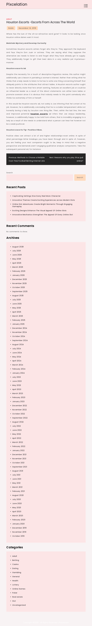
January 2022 (18, 450)
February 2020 (18, 520)
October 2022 (18, 414)
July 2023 (16, 377)
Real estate (17, 597)
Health (15, 580)
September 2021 (19, 467)
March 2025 (17, 316)
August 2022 (18, 422)
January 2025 (18, 324)
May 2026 (16, 259)
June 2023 (17, 381)
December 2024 (19, 328)
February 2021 (18, 491)
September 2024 (20, 340)
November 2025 (19, 283)
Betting (15, 560)
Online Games (18, 589)
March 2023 (17, 393)
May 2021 (16, 483)
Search (9, 172)
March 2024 (17, 365)
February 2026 (18, 271)
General (16, 576)
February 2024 (18, 369)
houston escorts (39, 114)
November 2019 (19, 532)
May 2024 (16, 357)
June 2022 (17, 430)
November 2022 (19, 409)
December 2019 (19, 528)
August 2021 (17, 471)
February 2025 (18, 320)
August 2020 (18, 495)
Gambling (16, 572)
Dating (15, 568)
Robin (11, 28)
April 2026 (16, 263)
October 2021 (18, 463)
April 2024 (16, 361)
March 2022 (17, 442)
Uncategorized (19, 605)
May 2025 (16, 308)
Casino (15, 564)
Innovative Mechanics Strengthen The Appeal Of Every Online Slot (42, 214)
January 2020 (18, 524)
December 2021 (19, 454)
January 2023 (18, 401)
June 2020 (17, 503)
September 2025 (19, 291)
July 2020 (16, 499)
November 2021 (19, 458)
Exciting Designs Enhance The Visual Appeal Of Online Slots (39, 210)
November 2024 (19, 332)
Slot (14, 601)
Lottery (15, 585)
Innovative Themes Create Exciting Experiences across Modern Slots (43, 200)
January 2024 (18, 373)
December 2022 (19, 405)
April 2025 (16, 312)
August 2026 (18, 247)
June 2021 (16, 479)
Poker (14, 593)
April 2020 (16, 511)
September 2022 (19, 418)
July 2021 (16, 475)
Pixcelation (16, 4)
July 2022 (16, 426)
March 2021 (17, 487)
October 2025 (18, 287)
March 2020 (17, 515)
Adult (9, 19)
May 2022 (16, 434)
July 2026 (16, 251)
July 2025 (16, 299)
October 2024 (18, 336)
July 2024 (16, 348)
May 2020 (16, 507)
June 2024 (17, 352)
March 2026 (17, 267)
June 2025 (17, 304)
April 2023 (16, 389)
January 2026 (18, 275)
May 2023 (16, 385)
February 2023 (18, 397)
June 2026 (17, 255)
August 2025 (18, 295)
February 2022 (18, 446)
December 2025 (19, 279)
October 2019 (18, 536)
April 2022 (16, 438)
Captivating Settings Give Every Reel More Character (36, 196)
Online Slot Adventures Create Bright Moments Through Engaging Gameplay (42, 205)
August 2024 (18, 344)
